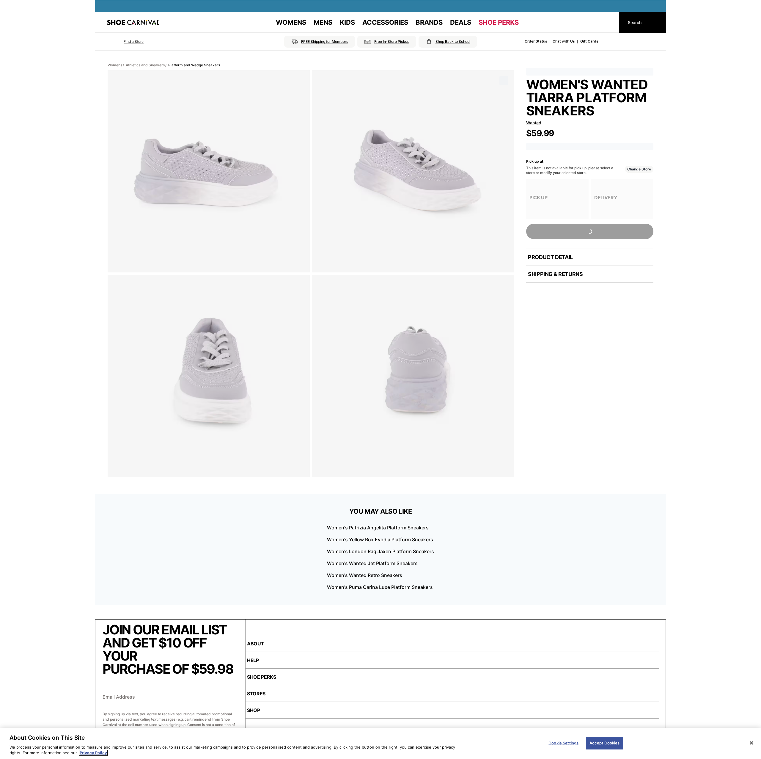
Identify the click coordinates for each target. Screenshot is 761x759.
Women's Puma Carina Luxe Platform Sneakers (380, 587)
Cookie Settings (563, 743)
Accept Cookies (604, 743)
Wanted (533, 122)
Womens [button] (291, 22)
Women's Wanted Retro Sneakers (364, 575)
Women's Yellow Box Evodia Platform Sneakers (380, 539)
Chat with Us (564, 41)
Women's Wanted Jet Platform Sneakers (372, 563)
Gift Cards (589, 41)
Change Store (639, 169)
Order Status (536, 41)
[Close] (751, 742)
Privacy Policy (93, 752)
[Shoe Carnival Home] (133, 22)
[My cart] (608, 22)
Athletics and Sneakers (145, 65)
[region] (380, 743)
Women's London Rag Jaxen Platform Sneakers (380, 551)
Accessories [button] (385, 22)
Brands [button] (429, 22)
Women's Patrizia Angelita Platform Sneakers (378, 528)
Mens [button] (323, 22)
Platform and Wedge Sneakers (194, 65)
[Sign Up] (231, 697)
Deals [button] (460, 22)
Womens (115, 65)
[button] (125, 41)
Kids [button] (347, 22)
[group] (557, 199)
